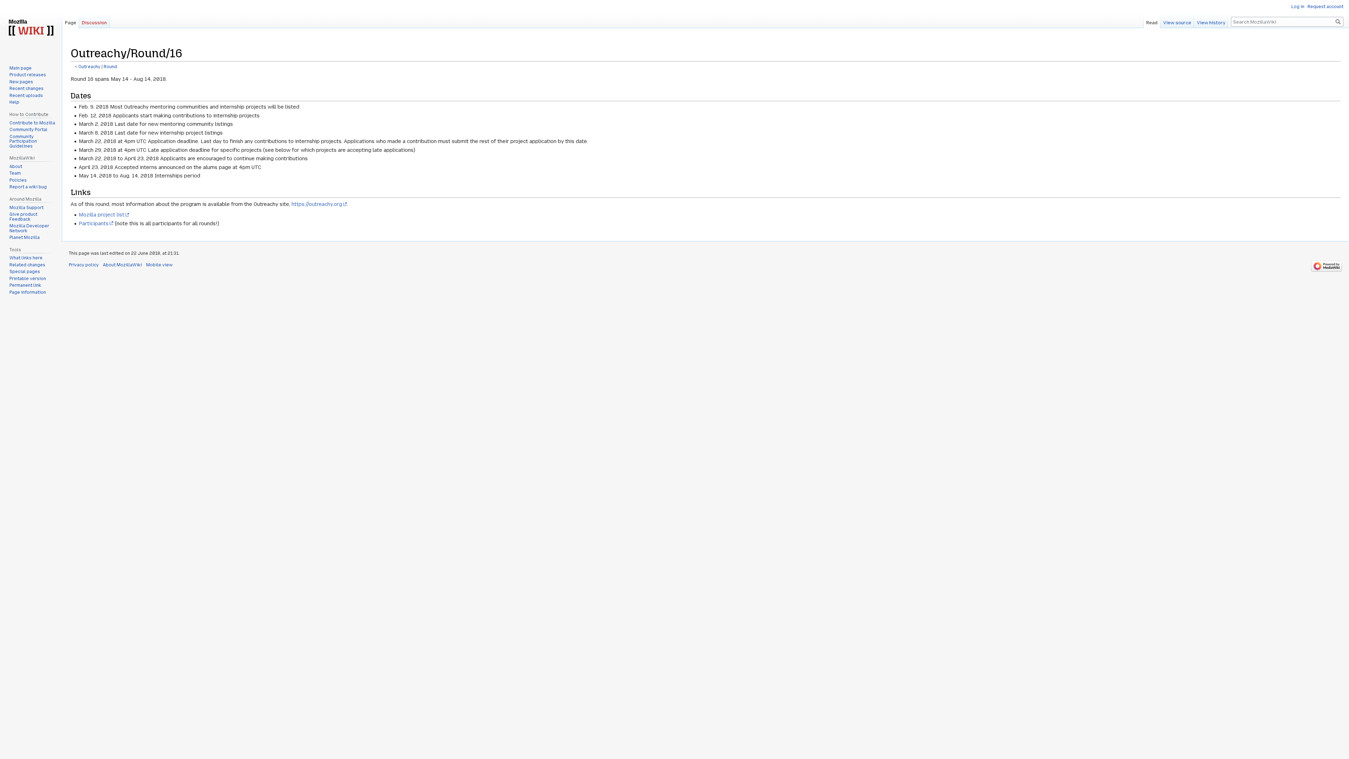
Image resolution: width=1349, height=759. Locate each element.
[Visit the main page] (31, 28)
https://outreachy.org (317, 204)
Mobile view (159, 264)
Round (110, 66)
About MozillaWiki (122, 264)
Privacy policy (84, 264)
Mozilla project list (101, 215)
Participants (94, 223)
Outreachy (89, 66)
